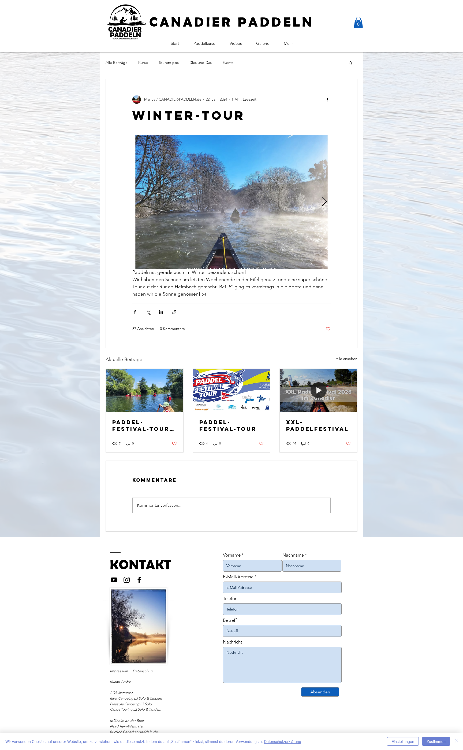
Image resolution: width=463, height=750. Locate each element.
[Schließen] (456, 741)
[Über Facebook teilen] (134, 312)
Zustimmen (436, 741)
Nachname (293, 555)
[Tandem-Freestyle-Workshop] (144, 390)
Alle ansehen (346, 358)
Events (227, 62)
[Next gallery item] (324, 201)
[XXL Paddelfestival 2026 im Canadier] (318, 390)
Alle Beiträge (117, 62)
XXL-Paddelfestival (317, 425)
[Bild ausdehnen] (231, 202)
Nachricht (232, 642)
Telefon (230, 598)
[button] (358, 22)
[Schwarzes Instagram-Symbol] (126, 580)
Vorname (232, 555)
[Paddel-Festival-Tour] (231, 390)
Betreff (230, 620)
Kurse (143, 62)
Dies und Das (200, 62)
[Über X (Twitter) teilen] (148, 312)
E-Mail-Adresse (238, 577)
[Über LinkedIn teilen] (161, 312)
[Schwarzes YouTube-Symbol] (114, 580)
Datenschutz (143, 671)
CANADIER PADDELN (231, 21)
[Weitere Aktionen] (327, 99)
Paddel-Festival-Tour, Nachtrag (142, 425)
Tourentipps (169, 62)
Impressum (119, 671)
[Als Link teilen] (174, 312)
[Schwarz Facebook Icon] (139, 580)
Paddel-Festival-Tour (227, 425)
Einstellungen (402, 741)
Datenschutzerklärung (282, 741)
